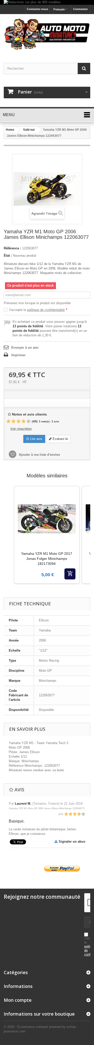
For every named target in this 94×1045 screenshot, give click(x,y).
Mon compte (18, 1000)
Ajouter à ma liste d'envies (39, 455)
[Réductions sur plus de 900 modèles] (47, 2)
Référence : (12, 248)
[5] (29, 421)
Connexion (80, 9)
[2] (14, 421)
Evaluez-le (60, 439)
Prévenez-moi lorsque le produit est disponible (37, 303)
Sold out (29, 129)
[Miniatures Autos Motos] (47, 34)
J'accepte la (38, 310)
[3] (19, 421)
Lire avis (35, 439)
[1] (9, 421)
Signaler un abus (71, 841)
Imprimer (18, 355)
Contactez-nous (37, 9)
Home (10, 129)
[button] (9, 541)
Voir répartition (21, 429)
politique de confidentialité (46, 310)
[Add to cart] (69, 573)
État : (8, 255)
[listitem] (47, 535)
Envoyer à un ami (25, 347)
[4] (24, 421)
